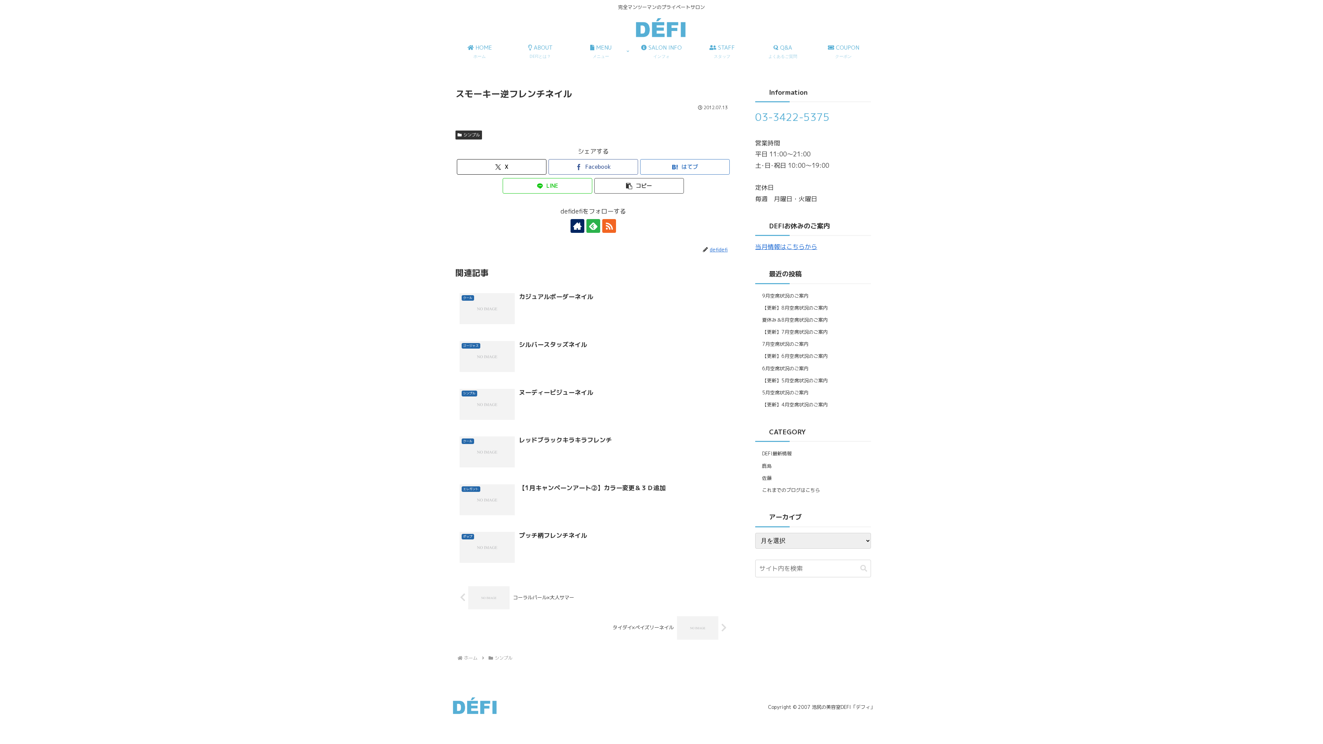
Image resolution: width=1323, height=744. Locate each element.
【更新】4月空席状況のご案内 (795, 404)
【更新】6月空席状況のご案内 (795, 356)
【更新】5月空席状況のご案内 (795, 380)
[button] (639, 186)
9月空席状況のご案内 (785, 295)
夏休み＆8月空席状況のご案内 (795, 320)
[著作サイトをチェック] (577, 226)
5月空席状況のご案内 (785, 392)
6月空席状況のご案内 (785, 368)
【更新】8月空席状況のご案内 (795, 307)
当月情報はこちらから (786, 246)
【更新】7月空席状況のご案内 (795, 332)
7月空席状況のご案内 (785, 344)
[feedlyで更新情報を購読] (593, 226)
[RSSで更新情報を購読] (609, 226)
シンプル (471, 135)
